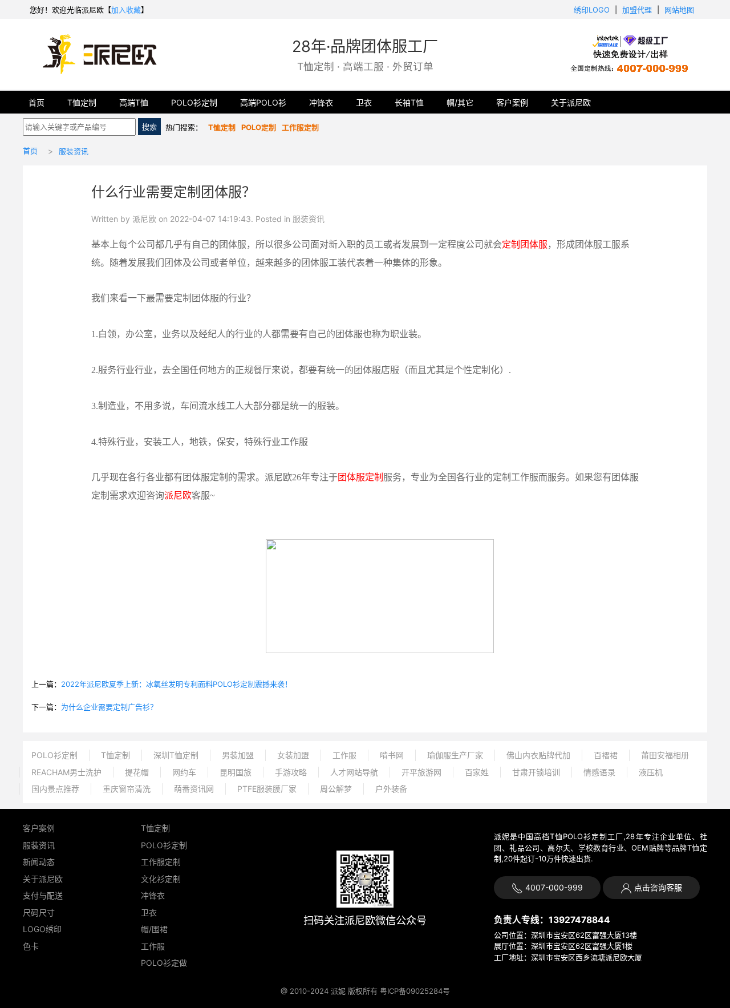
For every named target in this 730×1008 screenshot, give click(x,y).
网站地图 (679, 9)
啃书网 (392, 755)
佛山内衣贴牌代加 (538, 755)
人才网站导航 (354, 772)
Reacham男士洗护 (66, 772)
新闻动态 (39, 862)
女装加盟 (293, 755)
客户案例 (512, 102)
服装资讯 (73, 151)
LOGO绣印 (42, 929)
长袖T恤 (409, 102)
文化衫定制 (161, 879)
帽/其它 (460, 102)
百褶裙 (606, 755)
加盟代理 (637, 9)
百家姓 (477, 772)
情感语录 (599, 772)
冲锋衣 (321, 102)
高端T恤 (133, 102)
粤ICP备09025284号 (415, 990)
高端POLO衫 (263, 102)
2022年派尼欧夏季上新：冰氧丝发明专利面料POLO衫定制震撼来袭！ (176, 684)
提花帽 (137, 772)
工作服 (344, 755)
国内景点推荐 (55, 789)
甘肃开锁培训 (536, 772)
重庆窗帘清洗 (127, 789)
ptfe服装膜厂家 (267, 789)
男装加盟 (238, 755)
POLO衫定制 (194, 102)
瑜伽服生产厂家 (455, 755)
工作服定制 (161, 862)
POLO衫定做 (164, 962)
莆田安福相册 (665, 755)
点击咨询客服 (657, 887)
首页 (36, 102)
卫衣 (364, 102)
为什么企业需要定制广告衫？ (109, 706)
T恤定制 (81, 102)
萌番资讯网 (194, 789)
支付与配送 (43, 895)
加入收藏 (126, 9)
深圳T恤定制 (175, 755)
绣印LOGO (592, 9)
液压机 (651, 772)
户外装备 (391, 789)
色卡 (31, 946)
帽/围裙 (154, 929)
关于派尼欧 (571, 102)
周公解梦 (336, 789)
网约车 (184, 772)
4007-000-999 (553, 887)
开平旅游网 (421, 772)
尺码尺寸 (39, 912)
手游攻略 (291, 772)
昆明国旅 (236, 772)
